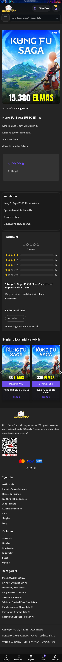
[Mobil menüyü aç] (6, 18)
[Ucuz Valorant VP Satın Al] (31, 1)
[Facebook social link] (27, 468)
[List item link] (31, 484)
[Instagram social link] (31, 468)
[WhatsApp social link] (35, 468)
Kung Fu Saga (23, 108)
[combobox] (32, 17)
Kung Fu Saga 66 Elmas (16, 390)
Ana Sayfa (7, 108)
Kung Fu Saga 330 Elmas (45, 391)
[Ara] (57, 18)
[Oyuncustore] (12, 8)
